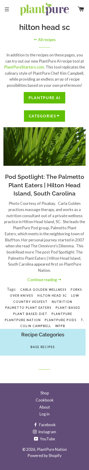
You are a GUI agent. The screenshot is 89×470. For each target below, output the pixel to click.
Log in (44, 414)
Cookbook (45, 400)
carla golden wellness (43, 289)
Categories (42, 116)
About (44, 407)
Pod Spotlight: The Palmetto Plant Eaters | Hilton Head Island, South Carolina (44, 185)
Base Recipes (43, 347)
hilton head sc (52, 295)
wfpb (60, 326)
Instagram (47, 431)
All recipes (46, 39)
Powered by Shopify (44, 455)
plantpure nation (23, 320)
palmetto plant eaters (28, 307)
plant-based (68, 307)
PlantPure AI (44, 97)
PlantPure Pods (60, 320)
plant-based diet (30, 314)
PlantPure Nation (52, 449)
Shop (44, 393)
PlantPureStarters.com (24, 67)
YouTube (47, 438)
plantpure (62, 314)
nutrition (62, 302)
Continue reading (42, 279)
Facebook (47, 424)
